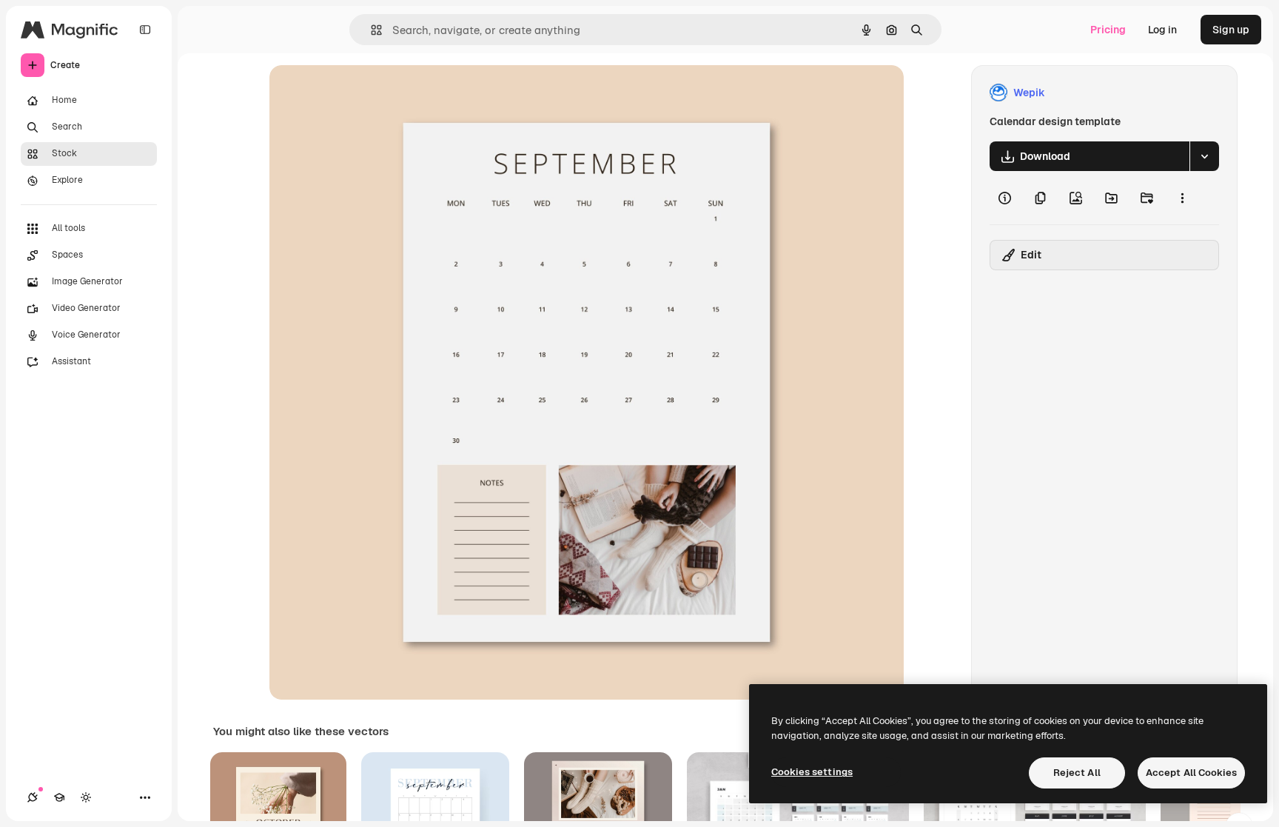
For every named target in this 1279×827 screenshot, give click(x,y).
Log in (1162, 29)
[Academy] (59, 797)
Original (364, 93)
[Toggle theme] (86, 797)
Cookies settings (812, 772)
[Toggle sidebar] (145, 29)
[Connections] (32, 797)
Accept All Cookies (1191, 772)
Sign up (1230, 29)
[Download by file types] (1204, 156)
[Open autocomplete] (370, 30)
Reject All (1077, 772)
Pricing (1108, 29)
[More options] (1182, 197)
